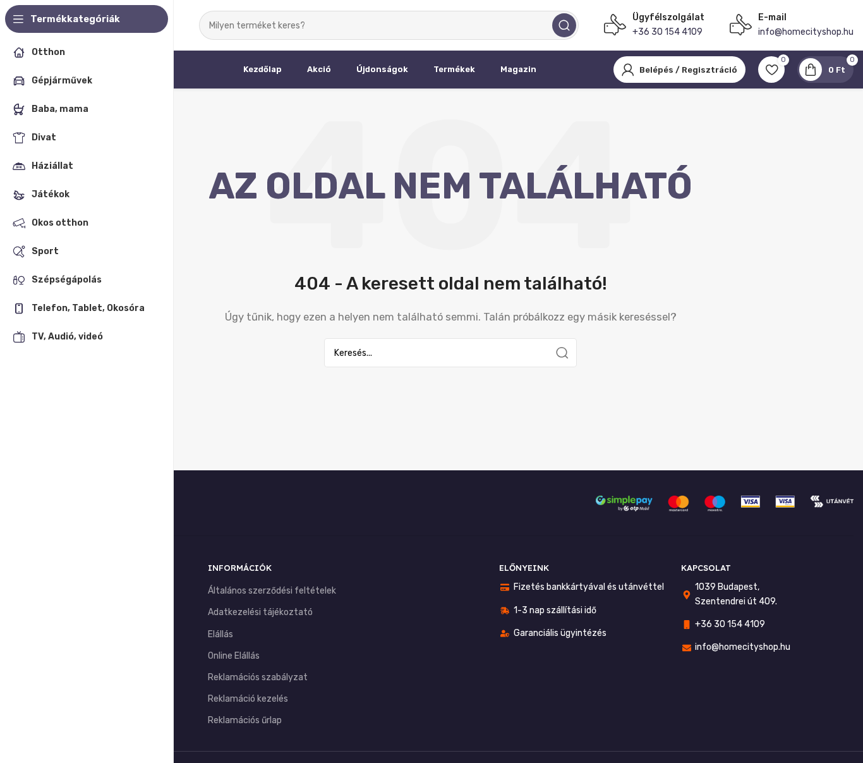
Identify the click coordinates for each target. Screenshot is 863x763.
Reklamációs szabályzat (258, 677)
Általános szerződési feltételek (272, 590)
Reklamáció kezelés (248, 698)
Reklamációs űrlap (245, 720)
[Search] (564, 25)
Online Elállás (234, 655)
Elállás (220, 634)
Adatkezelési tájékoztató (260, 612)
